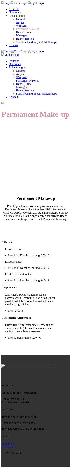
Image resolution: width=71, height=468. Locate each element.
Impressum (7, 443)
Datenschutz (8, 447)
